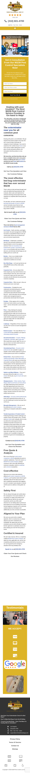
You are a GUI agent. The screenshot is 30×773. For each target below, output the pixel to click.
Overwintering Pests (9, 348)
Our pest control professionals (18, 396)
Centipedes (7, 339)
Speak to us (9, 549)
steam (5, 249)
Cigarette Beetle (8, 360)
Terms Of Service (15, 742)
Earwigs (6, 301)
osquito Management (10, 405)
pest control (9, 419)
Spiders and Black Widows (11, 372)
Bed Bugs (6, 240)
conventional (18, 247)
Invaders (12, 337)
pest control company (15, 407)
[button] (15, 28)
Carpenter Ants (8, 270)
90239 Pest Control (15, 111)
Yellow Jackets (18, 381)
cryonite (13, 247)
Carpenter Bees (8, 282)
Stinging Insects (8, 381)
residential (21, 465)
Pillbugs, (23, 337)
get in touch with (19, 375)
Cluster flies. (21, 339)
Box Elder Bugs (8, 263)
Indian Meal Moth (19, 358)
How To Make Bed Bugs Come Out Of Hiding (13, 719)
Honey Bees (22, 382)
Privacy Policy (15, 739)
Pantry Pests (7, 356)
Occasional (7, 337)
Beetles (6, 256)
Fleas (5, 310)
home (20, 145)
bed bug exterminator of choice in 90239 (14, 203)
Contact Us (15, 745)
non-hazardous (15, 245)
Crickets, (18, 337)
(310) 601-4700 (18, 167)
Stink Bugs (7, 396)
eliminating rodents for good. (11, 334)
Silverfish (12, 339)
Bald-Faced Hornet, (13, 382)
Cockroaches (7, 287)
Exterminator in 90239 (18, 120)
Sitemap (15, 749)
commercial (9, 467)
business (21, 161)
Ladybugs (6, 323)
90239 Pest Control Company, (16, 538)
